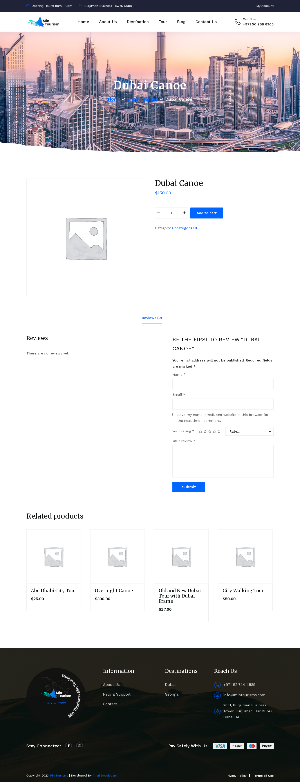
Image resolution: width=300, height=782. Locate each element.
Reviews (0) (152, 318)
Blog (181, 21)
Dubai (170, 684)
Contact (110, 704)
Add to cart (207, 213)
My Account (265, 5)
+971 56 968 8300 (258, 24)
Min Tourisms (59, 775)
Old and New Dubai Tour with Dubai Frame (180, 596)
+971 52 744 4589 (239, 684)
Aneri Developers (105, 775)
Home (83, 21)
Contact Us (206, 21)
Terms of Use (263, 775)
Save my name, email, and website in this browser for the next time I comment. (223, 418)
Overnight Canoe (114, 590)
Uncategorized (142, 99)
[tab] (152, 318)
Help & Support (117, 694)
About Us (108, 21)
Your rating (183, 431)
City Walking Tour (243, 590)
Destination (138, 21)
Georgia (172, 694)
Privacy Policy (236, 775)
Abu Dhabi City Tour (53, 590)
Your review (183, 441)
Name (179, 374)
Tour (163, 21)
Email (178, 394)
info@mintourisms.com (244, 695)
